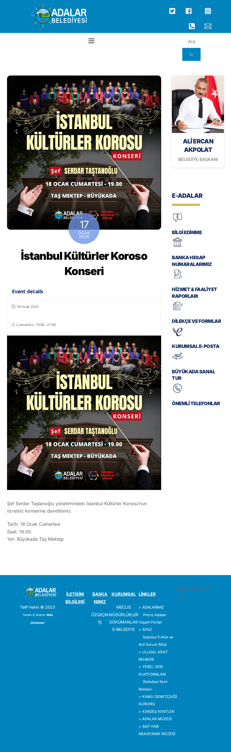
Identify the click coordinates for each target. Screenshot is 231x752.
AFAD (147, 629)
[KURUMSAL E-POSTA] (177, 336)
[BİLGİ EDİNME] (177, 221)
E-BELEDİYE (123, 629)
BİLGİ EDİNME (187, 232)
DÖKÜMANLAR (123, 622)
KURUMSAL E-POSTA (195, 346)
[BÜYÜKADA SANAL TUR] (177, 361)
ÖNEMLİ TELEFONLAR (196, 403)
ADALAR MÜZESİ (157, 718)
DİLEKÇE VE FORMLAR (196, 321)
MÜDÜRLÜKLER (123, 614)
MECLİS (123, 607)
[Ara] (191, 54)
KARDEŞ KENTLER (158, 711)
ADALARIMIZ (153, 607)
